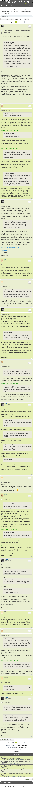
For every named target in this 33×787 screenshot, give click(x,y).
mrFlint (5, 776)
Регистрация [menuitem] (25, 5)
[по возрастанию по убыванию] (16, 749)
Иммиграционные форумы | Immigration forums (16, 9)
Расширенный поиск (28, 19)
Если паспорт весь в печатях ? (13, 769)
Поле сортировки (11, 747)
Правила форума (5, 16)
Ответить (4, 19)
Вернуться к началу (31, 102)
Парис (5, 104)
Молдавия (28, 768)
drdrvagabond (7, 768)
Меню (4, 5)
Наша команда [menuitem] (23, 782)
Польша (26, 763)
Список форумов (6, 9)
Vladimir (6, 200)
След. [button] (24, 22)
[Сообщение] (1, 33)
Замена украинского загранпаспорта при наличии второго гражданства (16, 757)
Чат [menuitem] (13, 5)
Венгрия (25, 9)
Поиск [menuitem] (8, 5)
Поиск (25, 19)
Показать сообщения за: (12, 745)
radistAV (6, 759)
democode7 (6, 763)
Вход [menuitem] (31, 5)
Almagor (6, 770)
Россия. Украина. (27, 759)
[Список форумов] (16, 3)
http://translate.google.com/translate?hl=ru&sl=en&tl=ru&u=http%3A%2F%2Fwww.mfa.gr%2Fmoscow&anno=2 (16, 249)
